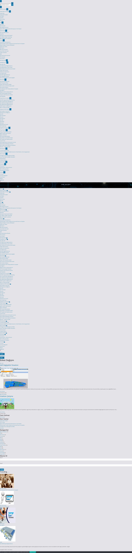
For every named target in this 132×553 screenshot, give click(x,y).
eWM (1, 439)
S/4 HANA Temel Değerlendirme (6, 242)
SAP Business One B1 (4, 298)
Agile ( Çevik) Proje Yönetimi (5, 306)
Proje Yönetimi (3, 303)
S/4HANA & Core (3, 239)
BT (0, 433)
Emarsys (1, 291)
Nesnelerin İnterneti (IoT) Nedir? (6, 214)
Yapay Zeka (2, 193)
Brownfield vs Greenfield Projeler (6, 310)
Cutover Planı (2, 313)
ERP (0, 363)
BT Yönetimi (2, 434)
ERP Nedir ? (2, 225)
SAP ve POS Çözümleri (4, 338)
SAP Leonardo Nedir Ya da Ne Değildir (7, 254)
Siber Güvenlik (3, 325)
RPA (1, 202)
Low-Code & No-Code (4, 228)
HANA (1, 440)
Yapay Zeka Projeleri (4, 194)
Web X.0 (1, 200)
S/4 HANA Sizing (3, 249)
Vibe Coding (2, 199)
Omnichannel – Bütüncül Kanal (6, 337)
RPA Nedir (2, 203)
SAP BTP (1, 288)
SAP (2, 363)
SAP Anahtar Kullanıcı (4, 263)
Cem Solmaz (2, 355)
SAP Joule (2, 297)
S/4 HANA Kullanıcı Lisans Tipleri (6, 243)
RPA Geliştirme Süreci (4, 206)
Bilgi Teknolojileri (3, 394)
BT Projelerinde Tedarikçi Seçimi (6, 312)
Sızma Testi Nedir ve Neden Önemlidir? (7, 328)
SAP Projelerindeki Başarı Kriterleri (6, 316)
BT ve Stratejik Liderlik (4, 211)
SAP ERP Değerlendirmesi (5, 251)
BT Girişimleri (2, 234)
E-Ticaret (1, 341)
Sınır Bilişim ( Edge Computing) (6, 215)
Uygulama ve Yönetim (4, 301)
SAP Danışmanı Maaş (4, 258)
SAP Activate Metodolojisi (5, 309)
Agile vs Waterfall (3, 307)
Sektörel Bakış (2, 332)
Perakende (2, 334)
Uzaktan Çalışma (3, 331)
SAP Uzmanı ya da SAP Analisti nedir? (7, 261)
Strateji (1, 451)
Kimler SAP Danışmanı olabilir (5, 260)
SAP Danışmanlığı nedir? (4, 257)
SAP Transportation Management (6, 276)
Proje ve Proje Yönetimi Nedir (5, 304)
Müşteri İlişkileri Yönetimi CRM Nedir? (7, 222)
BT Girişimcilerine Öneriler (5, 233)
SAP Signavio (2, 292)
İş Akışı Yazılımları (3, 230)
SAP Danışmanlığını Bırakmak (5, 269)
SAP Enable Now (3, 300)
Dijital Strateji (2, 209)
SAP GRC (1, 294)
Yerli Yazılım (2, 236)
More (1, 188)
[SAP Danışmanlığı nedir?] (7, 491)
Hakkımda (2, 349)
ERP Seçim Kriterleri (4, 227)
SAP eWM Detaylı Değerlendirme (6, 279)
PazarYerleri (2, 346)
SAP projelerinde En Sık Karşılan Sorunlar (8, 315)
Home (1, 352)
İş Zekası (1, 442)
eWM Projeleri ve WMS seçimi (5, 280)
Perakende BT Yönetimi (4, 340)
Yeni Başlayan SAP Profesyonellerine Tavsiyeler (9, 264)
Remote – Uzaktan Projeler (5, 319)
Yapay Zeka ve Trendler (4, 191)
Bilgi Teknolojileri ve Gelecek (5, 217)
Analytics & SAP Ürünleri (4, 283)
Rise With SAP (2, 240)
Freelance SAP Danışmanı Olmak (6, 270)
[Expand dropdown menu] (7, 190)
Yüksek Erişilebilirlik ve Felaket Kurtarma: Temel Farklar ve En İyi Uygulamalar (15, 324)
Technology (2, 452)
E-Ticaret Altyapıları (3, 344)
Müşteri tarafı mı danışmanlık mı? (6, 267)
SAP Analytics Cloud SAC (4, 285)
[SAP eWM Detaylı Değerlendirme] (7, 526)
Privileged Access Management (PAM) (7, 326)
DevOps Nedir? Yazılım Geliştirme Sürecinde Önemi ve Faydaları (12, 221)
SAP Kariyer (2, 255)
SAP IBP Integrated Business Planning (7, 274)
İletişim (1, 347)
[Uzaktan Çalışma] (7, 399)
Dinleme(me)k (2, 329)
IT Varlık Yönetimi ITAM (4, 322)
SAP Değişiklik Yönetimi (4, 252)
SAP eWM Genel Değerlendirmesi (6, 277)
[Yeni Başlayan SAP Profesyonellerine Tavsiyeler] (7, 474)
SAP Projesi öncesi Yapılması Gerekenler (8, 318)
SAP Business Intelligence (5, 286)
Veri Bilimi (2, 196)
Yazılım (1, 218)
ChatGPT (1, 197)
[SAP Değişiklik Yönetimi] (14, 367)
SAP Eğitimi (2, 266)
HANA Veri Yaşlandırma (4, 248)
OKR (1, 231)
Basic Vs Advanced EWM (4, 282)
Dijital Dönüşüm (3, 190)
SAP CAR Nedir (3, 289)
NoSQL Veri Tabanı (3, 224)
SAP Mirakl (2, 295)
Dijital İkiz (2, 212)
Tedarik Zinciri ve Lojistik (4, 273)
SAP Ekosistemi (3, 237)
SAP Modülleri (2, 272)
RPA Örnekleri (2, 205)
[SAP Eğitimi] (7, 508)
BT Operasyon (2, 321)
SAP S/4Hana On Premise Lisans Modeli (7, 245)
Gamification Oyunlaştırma (5, 220)
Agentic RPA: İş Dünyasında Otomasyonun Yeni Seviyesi (10, 208)
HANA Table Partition (4, 246)
